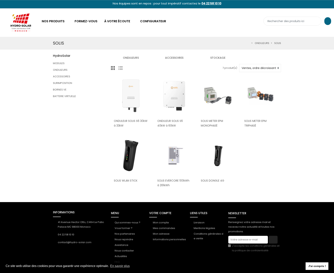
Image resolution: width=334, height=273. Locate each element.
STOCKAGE (217, 58)
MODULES (59, 63)
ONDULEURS (60, 70)
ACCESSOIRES (61, 76)
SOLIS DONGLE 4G (212, 181)
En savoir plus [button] (120, 266)
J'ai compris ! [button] (317, 266)
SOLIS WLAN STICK (125, 181)
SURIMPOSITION (62, 83)
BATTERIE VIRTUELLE (64, 96)
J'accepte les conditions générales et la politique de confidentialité (255, 248)
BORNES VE (59, 89)
